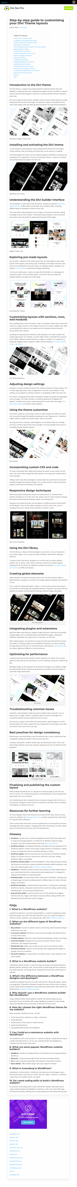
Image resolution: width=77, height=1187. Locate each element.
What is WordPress (51, 843)
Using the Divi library (20, 58)
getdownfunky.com (16, 1164)
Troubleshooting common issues (23, 66)
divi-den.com (14, 1141)
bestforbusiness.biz (16, 1158)
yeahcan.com (14, 1137)
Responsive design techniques (23, 55)
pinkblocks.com (15, 1151)
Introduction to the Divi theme (23, 38)
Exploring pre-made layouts (22, 45)
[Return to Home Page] (14, 8)
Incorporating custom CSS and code (24, 53)
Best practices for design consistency (24, 68)
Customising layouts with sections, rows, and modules (30, 47)
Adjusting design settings (21, 49)
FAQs (15, 77)
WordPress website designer (29, 989)
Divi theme (23, 27)
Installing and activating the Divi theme (25, 40)
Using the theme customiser (22, 51)
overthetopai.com (15, 1168)
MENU (5, 2)
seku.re (12, 1171)
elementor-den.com (16, 1147)
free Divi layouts (20, 268)
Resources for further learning (22, 73)
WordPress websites (57, 918)
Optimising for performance (22, 64)
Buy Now (68, 8)
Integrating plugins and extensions (24, 62)
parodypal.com (15, 1175)
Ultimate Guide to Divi (33, 817)
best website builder (60, 646)
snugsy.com (13, 1154)
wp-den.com (14, 1144)
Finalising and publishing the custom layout (27, 70)
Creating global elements (21, 60)
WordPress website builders (42, 867)
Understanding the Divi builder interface (25, 43)
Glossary (16, 75)
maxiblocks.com (15, 1134)
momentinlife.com (16, 1161)
